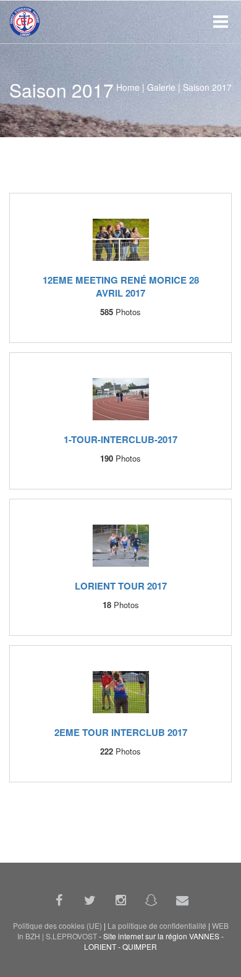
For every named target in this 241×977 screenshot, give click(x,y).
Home (128, 87)
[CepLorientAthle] (151, 899)
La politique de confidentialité (157, 926)
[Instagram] (120, 899)
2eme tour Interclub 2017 (120, 732)
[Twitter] (89, 899)
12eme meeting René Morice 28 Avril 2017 (121, 286)
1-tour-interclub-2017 (120, 439)
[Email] (182, 899)
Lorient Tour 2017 (121, 586)
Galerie (161, 87)
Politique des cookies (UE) (57, 926)
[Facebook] (58, 899)
